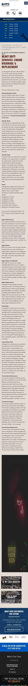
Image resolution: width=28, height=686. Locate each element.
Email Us (12, 669)
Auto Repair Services (14, 660)
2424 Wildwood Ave (14, 52)
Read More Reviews (14, 630)
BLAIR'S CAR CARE (7, 45)
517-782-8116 (5, 52)
